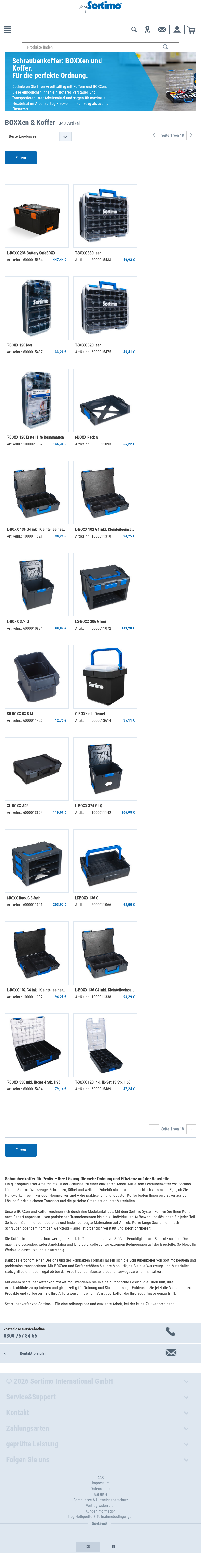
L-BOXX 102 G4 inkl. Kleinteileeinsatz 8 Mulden (105, 529)
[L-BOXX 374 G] (37, 584)
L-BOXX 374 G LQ (88, 805)
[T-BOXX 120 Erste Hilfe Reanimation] (37, 400)
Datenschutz (100, 1488)
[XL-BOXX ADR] (37, 769)
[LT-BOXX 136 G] (105, 861)
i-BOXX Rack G (86, 437)
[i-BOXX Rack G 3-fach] (37, 861)
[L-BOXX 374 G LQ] (105, 769)
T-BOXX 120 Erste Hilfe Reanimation (35, 437)
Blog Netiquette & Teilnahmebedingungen (100, 1516)
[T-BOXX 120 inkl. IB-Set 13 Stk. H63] (105, 1045)
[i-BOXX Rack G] (105, 400)
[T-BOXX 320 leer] (105, 308)
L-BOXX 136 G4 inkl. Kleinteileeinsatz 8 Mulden (36, 529)
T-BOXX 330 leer (88, 253)
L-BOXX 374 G (18, 621)
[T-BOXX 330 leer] (105, 216)
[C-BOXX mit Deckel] (105, 677)
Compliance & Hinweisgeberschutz (100, 1500)
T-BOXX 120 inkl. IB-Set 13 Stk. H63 (103, 1082)
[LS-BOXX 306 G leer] (105, 584)
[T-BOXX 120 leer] (37, 308)
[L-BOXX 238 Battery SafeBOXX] (37, 216)
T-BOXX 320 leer (88, 345)
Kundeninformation (100, 1511)
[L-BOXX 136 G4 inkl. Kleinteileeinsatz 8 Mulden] (37, 492)
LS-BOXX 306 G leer (90, 621)
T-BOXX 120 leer (19, 345)
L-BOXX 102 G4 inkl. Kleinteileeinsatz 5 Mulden (36, 990)
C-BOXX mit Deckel (90, 713)
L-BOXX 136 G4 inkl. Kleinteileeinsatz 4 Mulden (105, 990)
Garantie (100, 1494)
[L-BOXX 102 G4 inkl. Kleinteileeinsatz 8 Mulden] (105, 492)
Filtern (21, 157)
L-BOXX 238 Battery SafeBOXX (31, 253)
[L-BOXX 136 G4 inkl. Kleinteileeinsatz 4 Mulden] (105, 953)
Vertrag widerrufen (100, 1505)
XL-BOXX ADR (18, 805)
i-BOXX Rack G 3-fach (23, 898)
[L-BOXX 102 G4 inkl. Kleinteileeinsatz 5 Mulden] (37, 953)
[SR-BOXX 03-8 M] (37, 677)
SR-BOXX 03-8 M (20, 713)
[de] (88, 1547)
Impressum (100, 1483)
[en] (113, 1547)
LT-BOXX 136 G (86, 898)
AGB (100, 1477)
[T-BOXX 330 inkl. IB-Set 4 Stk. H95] (37, 1045)
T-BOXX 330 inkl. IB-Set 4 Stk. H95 (33, 1082)
